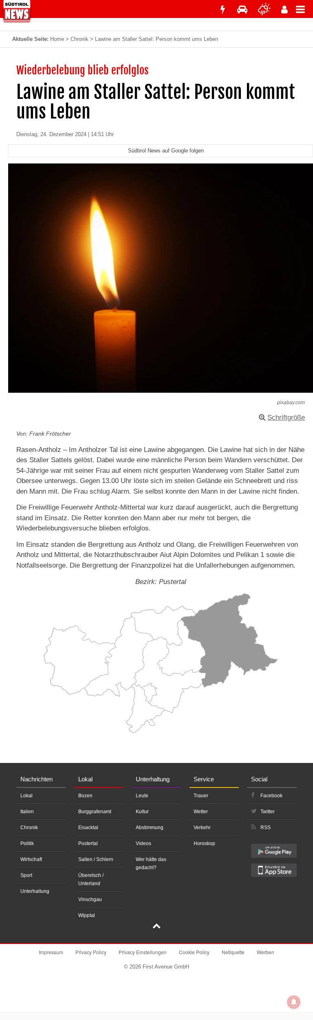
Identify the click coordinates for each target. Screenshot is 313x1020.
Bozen (85, 796)
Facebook (271, 796)
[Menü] (304, 9)
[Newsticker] (222, 9)
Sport (26, 875)
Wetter (201, 811)
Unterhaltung (34, 891)
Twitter (267, 811)
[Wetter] (264, 9)
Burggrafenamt (94, 811)
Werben (265, 951)
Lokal (26, 796)
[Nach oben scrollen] (156, 927)
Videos (143, 843)
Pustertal (88, 843)
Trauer (201, 796)
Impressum (51, 951)
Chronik (79, 39)
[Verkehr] (242, 9)
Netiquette (233, 951)
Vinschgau (90, 899)
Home (57, 39)
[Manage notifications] (293, 1002)
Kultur (142, 811)
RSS (265, 827)
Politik (27, 843)
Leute (142, 796)
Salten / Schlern (95, 859)
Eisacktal (88, 827)
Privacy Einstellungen (143, 951)
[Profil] (284, 9)
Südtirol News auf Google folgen (166, 151)
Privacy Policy (90, 951)
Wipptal (86, 915)
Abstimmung (149, 827)
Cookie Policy (194, 951)
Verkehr (202, 827)
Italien (27, 811)
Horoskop (204, 843)
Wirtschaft (31, 859)
